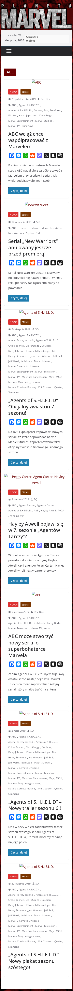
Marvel (35, 228)
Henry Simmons (17, 356)
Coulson (46, 345)
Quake (58, 387)
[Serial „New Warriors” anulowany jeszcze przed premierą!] (36, 205)
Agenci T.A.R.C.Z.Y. (29, 105)
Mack (37, 361)
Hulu (21, 115)
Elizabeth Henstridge (38, 351)
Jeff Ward (13, 361)
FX (9, 115)
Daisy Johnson (16, 351)
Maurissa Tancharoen (34, 377)
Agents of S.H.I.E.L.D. (20, 110)
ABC (14, 105)
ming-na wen (32, 382)
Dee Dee (45, 99)
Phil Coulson (45, 387)
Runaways (27, 126)
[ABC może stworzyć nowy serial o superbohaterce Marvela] (36, 595)
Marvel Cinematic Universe (23, 366)
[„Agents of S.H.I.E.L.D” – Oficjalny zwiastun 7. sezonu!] (36, 313)
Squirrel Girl (33, 233)
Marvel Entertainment (20, 120)
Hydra (32, 356)
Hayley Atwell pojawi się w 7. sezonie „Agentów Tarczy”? (35, 530)
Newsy (13, 91)
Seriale (26, 91)
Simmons (13, 392)
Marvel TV (14, 126)
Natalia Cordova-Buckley (22, 387)
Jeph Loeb (31, 115)
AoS (36, 510)
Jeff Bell (57, 356)
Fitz (54, 351)
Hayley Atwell (48, 510)
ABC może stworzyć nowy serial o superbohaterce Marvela (30, 645)
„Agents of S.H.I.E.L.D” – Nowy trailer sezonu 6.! (35, 804)
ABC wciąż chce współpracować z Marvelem (28, 140)
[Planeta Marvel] (36, 16)
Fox (46, 110)
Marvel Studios (43, 120)
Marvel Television (51, 228)
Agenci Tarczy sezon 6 (20, 340)
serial (47, 628)
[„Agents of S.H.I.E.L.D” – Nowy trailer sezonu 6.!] (36, 714)
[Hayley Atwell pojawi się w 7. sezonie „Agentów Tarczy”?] (36, 480)
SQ (38, 222)
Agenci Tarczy (26, 505)
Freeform (55, 110)
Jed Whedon (44, 356)
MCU (59, 377)
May (51, 377)
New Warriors (16, 233)
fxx (14, 115)
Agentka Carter (45, 505)
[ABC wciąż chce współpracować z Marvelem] (36, 82)
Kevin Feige (45, 115)
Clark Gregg (32, 345)
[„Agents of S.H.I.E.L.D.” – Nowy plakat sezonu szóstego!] (36, 867)
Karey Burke (54, 623)
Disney (38, 110)
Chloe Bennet (16, 345)
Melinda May (15, 382)
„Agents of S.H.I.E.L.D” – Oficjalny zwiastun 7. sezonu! (35, 406)
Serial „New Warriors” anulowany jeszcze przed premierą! (33, 247)
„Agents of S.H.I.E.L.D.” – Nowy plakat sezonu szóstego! (35, 960)
